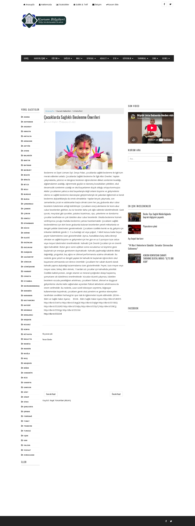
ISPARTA (27, 276)
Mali (78, 58)
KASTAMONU (29, 300)
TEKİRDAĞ (28, 416)
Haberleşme (39, 58)
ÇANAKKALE (28, 204)
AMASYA (27, 131)
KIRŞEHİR (27, 320)
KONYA (27, 329)
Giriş (26, 58)
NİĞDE (26, 368)
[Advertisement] (122, 32)
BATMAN (27, 165)
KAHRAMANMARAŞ (31, 286)
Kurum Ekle (113, 4)
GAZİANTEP (28, 257)
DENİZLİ (27, 218)
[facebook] (164, 4)
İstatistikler (64, 4)
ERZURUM (28, 247)
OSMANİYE (28, 373)
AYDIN (26, 151)
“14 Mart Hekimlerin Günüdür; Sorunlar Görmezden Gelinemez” (150, 247)
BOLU (26, 189)
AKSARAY (27, 127)
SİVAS (26, 402)
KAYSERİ (27, 305)
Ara (169, 159)
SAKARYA (27, 382)
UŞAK (26, 436)
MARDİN (27, 349)
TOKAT (27, 421)
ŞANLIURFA (28, 407)
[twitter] (170, 4)
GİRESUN (27, 262)
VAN (25, 440)
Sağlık (67, 58)
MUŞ (26, 358)
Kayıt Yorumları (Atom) (60, 400)
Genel (165, 58)
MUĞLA (27, 353)
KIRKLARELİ (28, 315)
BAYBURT (28, 170)
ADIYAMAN (28, 122)
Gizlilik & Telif (81, 4)
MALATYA (28, 339)
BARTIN (27, 160)
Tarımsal (142, 58)
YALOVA (27, 445)
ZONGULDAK (29, 455)
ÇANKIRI (27, 209)
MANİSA (27, 344)
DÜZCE (26, 228)
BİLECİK (27, 175)
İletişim (97, 4)
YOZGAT (27, 450)
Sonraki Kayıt (51, 394)
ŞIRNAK (27, 411)
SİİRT (26, 392)
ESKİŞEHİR (28, 252)
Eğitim (55, 58)
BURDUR (27, 194)
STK (114, 58)
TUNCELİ (27, 431)
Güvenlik (127, 58)
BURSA (26, 199)
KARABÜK (28, 291)
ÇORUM (27, 213)
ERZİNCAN (28, 242)
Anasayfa (29, 4)
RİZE (26, 378)
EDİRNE (27, 233)
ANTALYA (28, 136)
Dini (154, 58)
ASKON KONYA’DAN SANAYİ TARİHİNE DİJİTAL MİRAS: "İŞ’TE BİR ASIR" (158, 258)
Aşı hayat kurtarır (136, 238)
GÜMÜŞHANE (29, 267)
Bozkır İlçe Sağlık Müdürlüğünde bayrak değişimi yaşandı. (157, 215)
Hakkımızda (46, 4)
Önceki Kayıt (116, 394)
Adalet (103, 58)
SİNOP (26, 397)
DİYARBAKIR (29, 223)
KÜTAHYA (28, 334)
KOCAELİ (27, 324)
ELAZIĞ (27, 238)
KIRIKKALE (28, 310)
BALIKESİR (28, 155)
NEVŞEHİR (28, 363)
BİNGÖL (27, 180)
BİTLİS (26, 184)
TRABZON (28, 426)
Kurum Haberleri (64, 111)
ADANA (27, 117)
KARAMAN (28, 295)
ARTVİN (27, 146)
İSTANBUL (28, 281)
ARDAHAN (28, 141)
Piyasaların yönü (150, 226)
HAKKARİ (27, 271)
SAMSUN (27, 387)
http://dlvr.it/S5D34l (53, 313)
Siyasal (90, 58)
